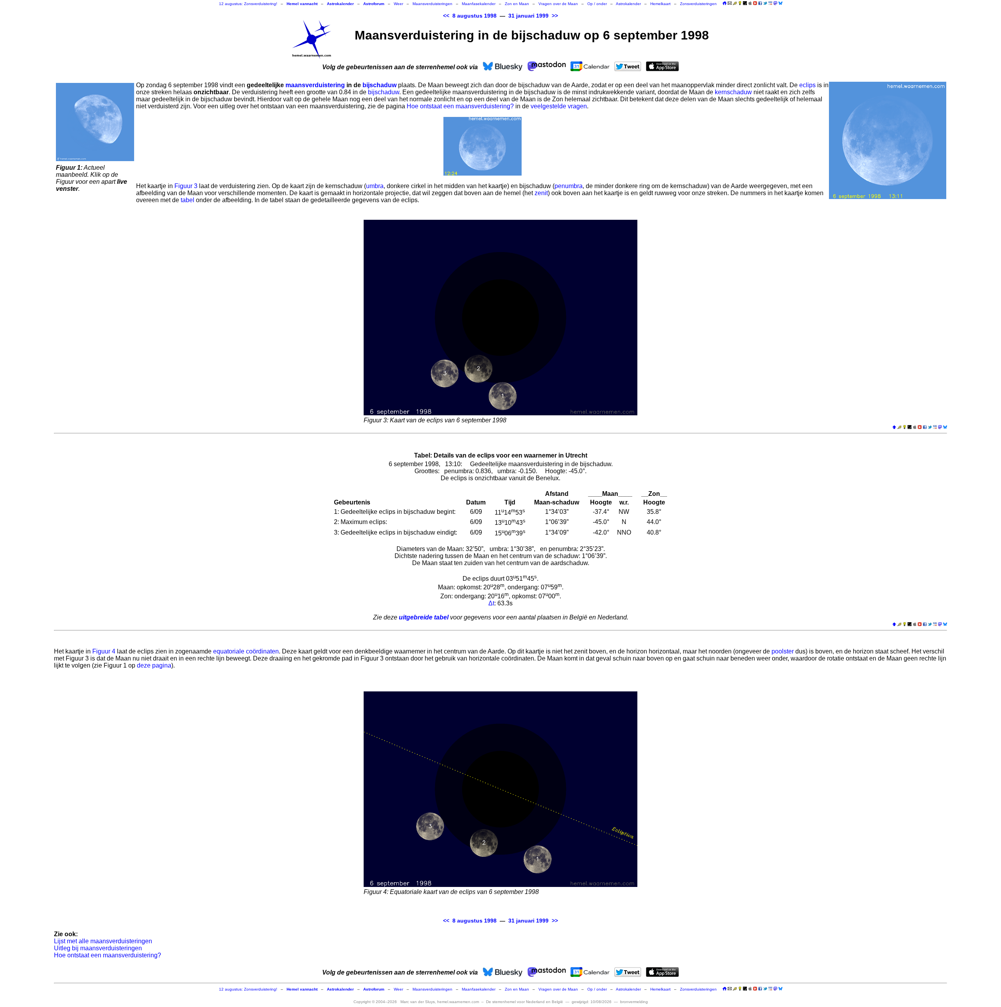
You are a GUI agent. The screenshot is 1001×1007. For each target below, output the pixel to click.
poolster (782, 651)
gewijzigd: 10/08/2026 (592, 1002)
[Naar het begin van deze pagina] (894, 427)
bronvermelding (634, 1002)
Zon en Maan (517, 4)
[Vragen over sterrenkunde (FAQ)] (740, 4)
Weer (398, 4)
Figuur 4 (103, 651)
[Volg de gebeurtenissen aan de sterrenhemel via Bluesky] (780, 3)
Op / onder (597, 4)
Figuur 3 (185, 186)
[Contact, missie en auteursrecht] (730, 4)
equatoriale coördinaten (246, 651)
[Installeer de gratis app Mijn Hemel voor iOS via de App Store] (750, 3)
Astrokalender (628, 4)
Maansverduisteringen (432, 4)
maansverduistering (315, 85)
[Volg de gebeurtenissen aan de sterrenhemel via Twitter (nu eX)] (765, 3)
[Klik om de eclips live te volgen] (95, 122)
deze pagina (154, 665)
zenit (541, 193)
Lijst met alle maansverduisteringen (103, 941)
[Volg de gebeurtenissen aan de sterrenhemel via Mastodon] (775, 3)
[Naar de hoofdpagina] (725, 4)
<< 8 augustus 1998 (470, 16)
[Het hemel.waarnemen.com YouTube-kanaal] (755, 3)
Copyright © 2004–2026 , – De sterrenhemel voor (458, 1002)
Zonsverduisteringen (698, 4)
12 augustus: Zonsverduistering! (248, 4)
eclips (807, 85)
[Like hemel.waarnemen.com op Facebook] (760, 3)
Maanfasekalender (478, 4)
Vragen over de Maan (558, 4)
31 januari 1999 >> (533, 16)
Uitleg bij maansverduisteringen (98, 948)
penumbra (568, 186)
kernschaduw (733, 92)
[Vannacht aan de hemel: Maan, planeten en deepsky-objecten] (735, 4)
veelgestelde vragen (559, 106)
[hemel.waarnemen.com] (311, 39)
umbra (375, 186)
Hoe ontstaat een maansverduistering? (460, 106)
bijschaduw (379, 85)
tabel (187, 200)
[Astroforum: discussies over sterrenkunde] (745, 4)
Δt (491, 603)
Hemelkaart (660, 4)
